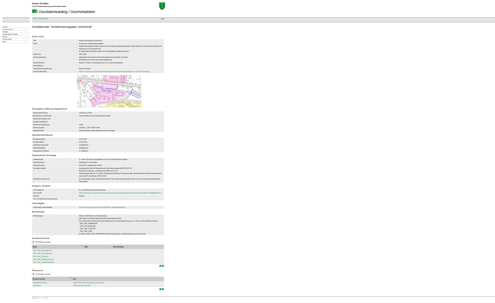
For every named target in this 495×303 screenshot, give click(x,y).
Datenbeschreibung (40, 283)
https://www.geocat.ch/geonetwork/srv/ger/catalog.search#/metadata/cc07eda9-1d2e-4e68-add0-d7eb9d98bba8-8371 (120, 193)
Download (36, 286)
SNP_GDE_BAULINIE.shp (42, 250)
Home (35, 18)
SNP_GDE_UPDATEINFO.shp (43, 262)
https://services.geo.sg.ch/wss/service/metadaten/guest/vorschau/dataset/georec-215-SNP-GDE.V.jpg (114, 72)
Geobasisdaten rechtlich (10, 34)
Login (162, 19)
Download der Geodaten (81, 286)
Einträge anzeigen (44, 242)
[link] (160, 266)
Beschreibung (118, 247)
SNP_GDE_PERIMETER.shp (43, 259)
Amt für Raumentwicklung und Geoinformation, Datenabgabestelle (102, 207)
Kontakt (4, 36)
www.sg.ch (35, 298)
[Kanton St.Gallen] (162, 6)
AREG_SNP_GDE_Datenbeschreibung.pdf (88, 283)
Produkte (5, 32)
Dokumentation (7, 39)
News (4, 41)
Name (35, 247)
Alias (86, 247)
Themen (5, 27)
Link (74, 279)
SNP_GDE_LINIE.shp (40, 256)
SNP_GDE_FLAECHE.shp (42, 253)
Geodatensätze (43, 18)
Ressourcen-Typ (39, 279)
